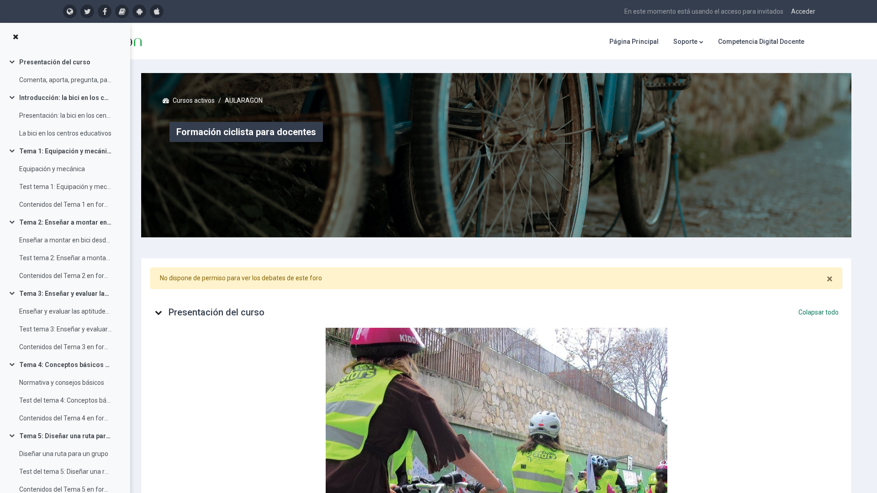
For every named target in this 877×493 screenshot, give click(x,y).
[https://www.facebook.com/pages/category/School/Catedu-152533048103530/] (104, 11)
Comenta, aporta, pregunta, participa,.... (65, 80)
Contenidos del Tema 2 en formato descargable (65, 275)
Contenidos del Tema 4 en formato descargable (65, 418)
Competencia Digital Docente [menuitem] (761, 41)
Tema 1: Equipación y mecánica (65, 151)
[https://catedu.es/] (70, 11)
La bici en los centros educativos (65, 133)
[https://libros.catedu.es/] (122, 11)
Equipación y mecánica (52, 169)
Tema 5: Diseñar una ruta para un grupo (65, 436)
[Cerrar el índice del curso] (15, 37)
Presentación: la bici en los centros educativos (65, 115)
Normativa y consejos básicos (61, 382)
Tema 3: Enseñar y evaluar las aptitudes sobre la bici (65, 293)
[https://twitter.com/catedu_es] (87, 11)
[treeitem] (65, 71)
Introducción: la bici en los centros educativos (65, 97)
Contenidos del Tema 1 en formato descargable (65, 204)
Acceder (803, 11)
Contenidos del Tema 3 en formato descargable (65, 347)
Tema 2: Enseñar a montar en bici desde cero (65, 222)
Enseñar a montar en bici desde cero (65, 240)
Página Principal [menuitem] (634, 41)
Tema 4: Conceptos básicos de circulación (65, 364)
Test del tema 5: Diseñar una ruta (65, 471)
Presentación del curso (54, 62)
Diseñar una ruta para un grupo (63, 453)
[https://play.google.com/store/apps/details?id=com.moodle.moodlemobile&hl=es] (139, 11)
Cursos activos (194, 100)
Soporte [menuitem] (685, 41)
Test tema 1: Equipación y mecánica (65, 186)
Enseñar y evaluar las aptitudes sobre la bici (65, 311)
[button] (158, 312)
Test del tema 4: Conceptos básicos (65, 400)
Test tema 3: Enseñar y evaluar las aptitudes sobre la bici (65, 329)
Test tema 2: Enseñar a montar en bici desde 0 (65, 258)
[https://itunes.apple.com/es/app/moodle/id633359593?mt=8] (157, 11)
